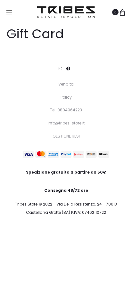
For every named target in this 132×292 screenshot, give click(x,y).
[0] (122, 12)
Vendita (66, 84)
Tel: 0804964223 (66, 110)
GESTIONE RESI (66, 136)
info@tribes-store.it (66, 123)
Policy (66, 97)
